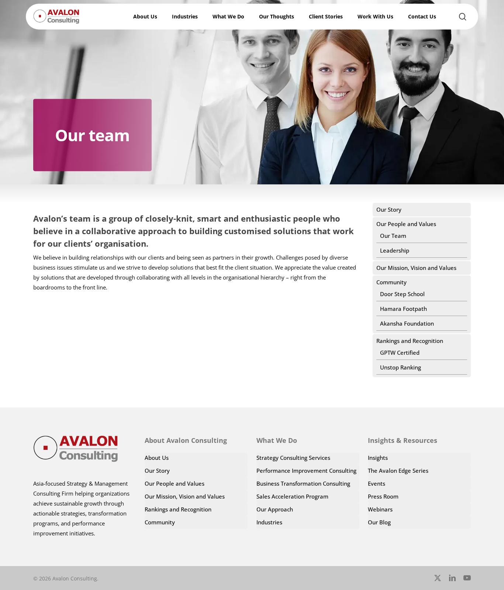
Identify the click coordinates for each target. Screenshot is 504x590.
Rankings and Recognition (409, 340)
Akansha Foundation (407, 323)
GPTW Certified (400, 352)
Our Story (388, 209)
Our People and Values (406, 224)
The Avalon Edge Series (398, 470)
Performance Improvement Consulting (306, 470)
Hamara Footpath (403, 308)
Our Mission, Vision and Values (416, 267)
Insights (378, 457)
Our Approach (274, 509)
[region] (408, 523)
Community (391, 282)
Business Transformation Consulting (303, 483)
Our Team (393, 235)
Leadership (394, 250)
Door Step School (402, 294)
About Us (157, 457)
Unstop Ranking (400, 367)
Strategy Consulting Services (293, 457)
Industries (269, 522)
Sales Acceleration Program (292, 496)
